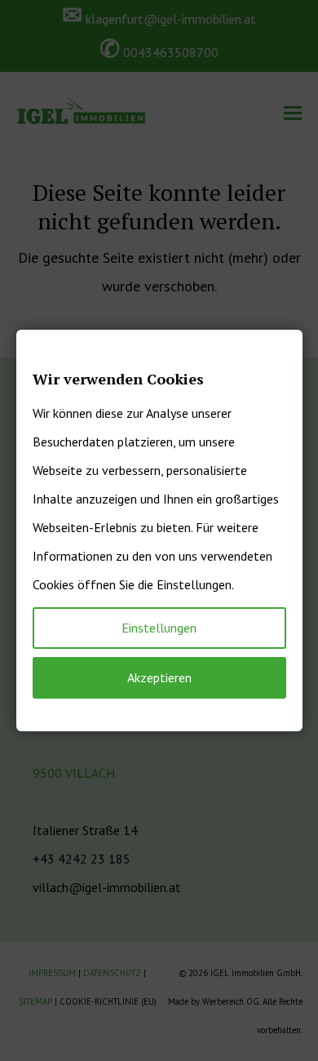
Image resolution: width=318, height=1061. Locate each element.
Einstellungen (159, 627)
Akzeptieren (159, 677)
